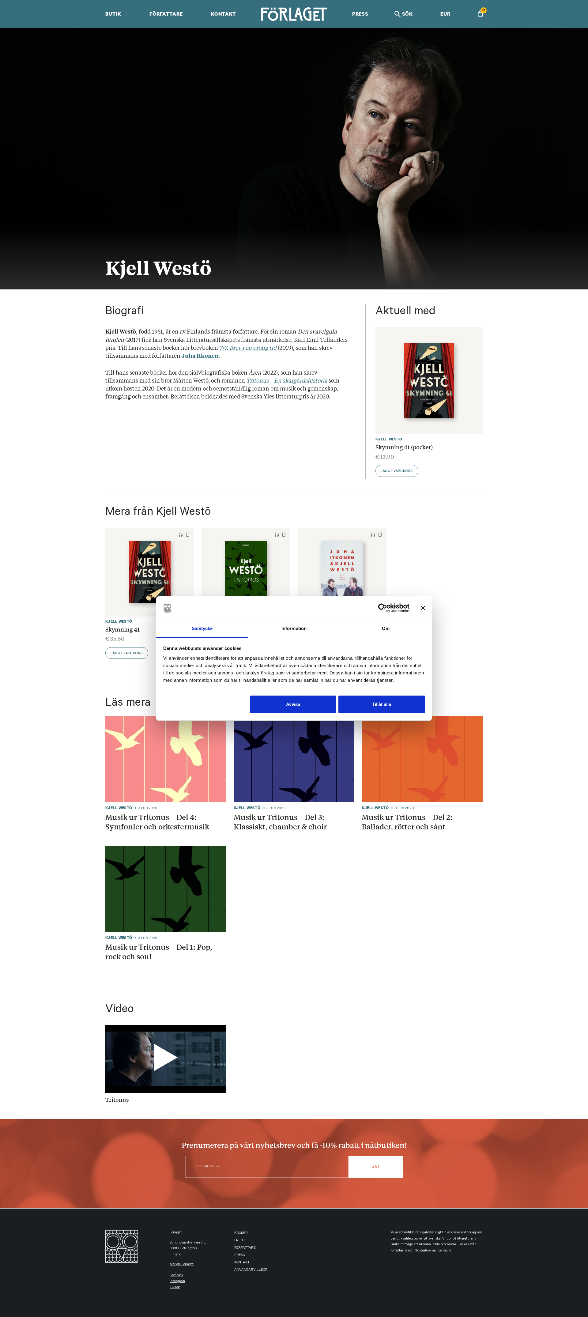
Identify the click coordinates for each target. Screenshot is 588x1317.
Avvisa (293, 704)
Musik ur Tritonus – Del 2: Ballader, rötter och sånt (407, 821)
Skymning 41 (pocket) (404, 447)
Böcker (241, 1234)
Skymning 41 (122, 629)
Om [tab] (386, 628)
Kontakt (223, 13)
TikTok (175, 1288)
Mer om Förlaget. (182, 1265)
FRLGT (239, 1241)
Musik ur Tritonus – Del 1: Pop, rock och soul (158, 951)
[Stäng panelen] (423, 608)
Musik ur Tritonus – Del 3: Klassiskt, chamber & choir (280, 821)
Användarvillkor (251, 1270)
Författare (166, 13)
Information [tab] (294, 628)
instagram (177, 1282)
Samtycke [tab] (202, 628)
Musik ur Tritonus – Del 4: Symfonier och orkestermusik (157, 821)
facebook (176, 1276)
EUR (445, 13)
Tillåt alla (381, 704)
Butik (113, 13)
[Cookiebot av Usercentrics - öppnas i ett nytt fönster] (382, 608)
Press (360, 13)
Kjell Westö (388, 439)
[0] (480, 14)
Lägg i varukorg (397, 471)
